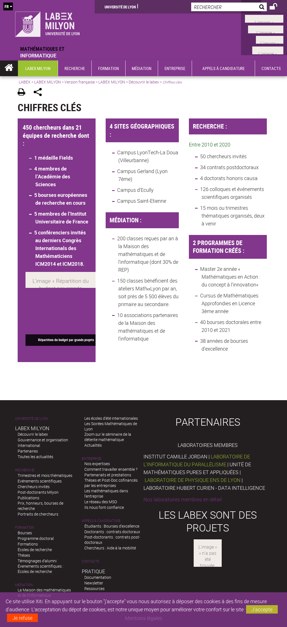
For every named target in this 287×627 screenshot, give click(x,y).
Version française (79, 82)
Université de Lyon (120, 6)
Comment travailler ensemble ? (110, 469)
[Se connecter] (277, 7)
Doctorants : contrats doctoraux (112, 531)
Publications (28, 497)
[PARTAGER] (40, 92)
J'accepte (261, 609)
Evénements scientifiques (40, 481)
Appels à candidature (101, 520)
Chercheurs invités (34, 486)
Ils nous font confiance (104, 507)
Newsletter (93, 583)
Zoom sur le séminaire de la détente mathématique (107, 437)
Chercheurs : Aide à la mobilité (110, 548)
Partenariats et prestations (107, 474)
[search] (229, 7)
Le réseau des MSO (100, 501)
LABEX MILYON (47, 82)
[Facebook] (264, 18)
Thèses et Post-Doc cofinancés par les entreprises (111, 482)
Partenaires (28, 451)
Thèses (24, 555)
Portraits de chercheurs (38, 514)
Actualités (93, 445)
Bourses (25, 532)
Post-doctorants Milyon (38, 492)
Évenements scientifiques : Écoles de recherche (40, 568)
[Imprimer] (23, 92)
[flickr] (269, 39)
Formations (28, 544)
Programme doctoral (36, 538)
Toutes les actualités (35, 456)
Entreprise (91, 458)
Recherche (24, 470)
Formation (24, 527)
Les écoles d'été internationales (111, 418)
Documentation (97, 577)
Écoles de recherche (35, 549)
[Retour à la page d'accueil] (47, 22)
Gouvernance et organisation (43, 439)
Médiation (24, 584)
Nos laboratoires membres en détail (183, 499)
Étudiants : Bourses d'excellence (111, 526)
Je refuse (22, 617)
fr (6, 6)
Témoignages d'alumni (37, 560)
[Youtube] (265, 28)
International (29, 445)
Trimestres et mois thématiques (45, 475)
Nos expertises (97, 463)
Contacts (90, 561)
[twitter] (267, 49)
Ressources (94, 588)
